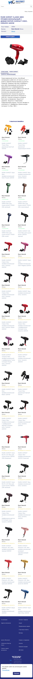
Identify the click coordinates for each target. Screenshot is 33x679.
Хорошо (16, 673)
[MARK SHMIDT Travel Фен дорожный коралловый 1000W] (24, 134)
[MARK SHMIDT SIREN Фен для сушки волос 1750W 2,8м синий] (8, 222)
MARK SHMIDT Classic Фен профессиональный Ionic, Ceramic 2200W (8, 264)
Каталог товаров (23, 619)
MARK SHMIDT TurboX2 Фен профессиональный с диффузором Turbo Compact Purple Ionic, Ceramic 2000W (8, 360)
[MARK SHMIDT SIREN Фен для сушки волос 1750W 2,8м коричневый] (24, 193)
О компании (4, 619)
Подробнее (5, 670)
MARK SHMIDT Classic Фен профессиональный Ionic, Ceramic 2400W (24, 358)
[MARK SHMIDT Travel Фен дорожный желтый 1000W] (8, 134)
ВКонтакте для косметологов (18, 663)
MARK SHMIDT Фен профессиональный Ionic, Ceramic (24, 293)
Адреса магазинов (6, 623)
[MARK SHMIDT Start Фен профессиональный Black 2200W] (8, 380)
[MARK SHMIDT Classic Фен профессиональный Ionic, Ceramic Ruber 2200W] (8, 313)
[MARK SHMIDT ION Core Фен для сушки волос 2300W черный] (24, 222)
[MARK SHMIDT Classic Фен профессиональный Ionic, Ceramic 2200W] (8, 251)
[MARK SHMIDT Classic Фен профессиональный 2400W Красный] (24, 444)
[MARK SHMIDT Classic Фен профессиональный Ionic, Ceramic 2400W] (24, 346)
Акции (20, 623)
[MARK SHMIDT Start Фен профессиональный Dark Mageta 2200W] (24, 251)
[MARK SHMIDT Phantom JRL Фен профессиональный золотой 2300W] (24, 570)
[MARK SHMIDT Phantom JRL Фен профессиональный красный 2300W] (8, 570)
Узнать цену (10, 36)
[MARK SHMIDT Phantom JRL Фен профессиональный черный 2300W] (8, 537)
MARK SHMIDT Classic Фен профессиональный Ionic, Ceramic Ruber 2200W (8, 326)
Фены (13, 31)
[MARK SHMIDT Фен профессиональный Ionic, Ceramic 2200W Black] (24, 164)
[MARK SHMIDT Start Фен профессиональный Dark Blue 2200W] (24, 599)
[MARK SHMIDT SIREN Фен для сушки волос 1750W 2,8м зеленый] (8, 193)
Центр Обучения (5, 640)
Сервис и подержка (24, 640)
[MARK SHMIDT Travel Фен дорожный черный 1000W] (24, 380)
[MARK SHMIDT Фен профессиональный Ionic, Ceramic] (24, 282)
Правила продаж (23, 646)
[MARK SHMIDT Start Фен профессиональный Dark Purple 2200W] (8, 164)
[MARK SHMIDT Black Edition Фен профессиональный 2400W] (8, 599)
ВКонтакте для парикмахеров (18, 660)
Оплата (21, 643)
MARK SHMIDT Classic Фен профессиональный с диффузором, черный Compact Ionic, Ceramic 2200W (8, 424)
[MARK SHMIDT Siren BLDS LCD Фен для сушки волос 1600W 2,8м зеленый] (8, 473)
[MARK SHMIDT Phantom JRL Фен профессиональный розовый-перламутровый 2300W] (24, 537)
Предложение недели (24, 626)
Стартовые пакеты (24, 629)
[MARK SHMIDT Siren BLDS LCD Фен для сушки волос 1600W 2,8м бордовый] (8, 444)
